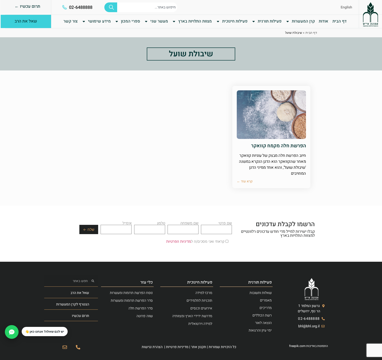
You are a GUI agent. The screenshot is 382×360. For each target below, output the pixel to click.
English (346, 7)
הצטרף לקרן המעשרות (72, 304)
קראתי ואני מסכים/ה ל (195, 241)
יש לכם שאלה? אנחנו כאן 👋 (44, 331)
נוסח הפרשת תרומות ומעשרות (131, 293)
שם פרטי (225, 223)
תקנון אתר (198, 347)
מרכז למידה (203, 293)
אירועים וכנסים (201, 308)
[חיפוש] (110, 7)
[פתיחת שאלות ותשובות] (12, 332)
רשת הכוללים (262, 315)
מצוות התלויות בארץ (195, 21)
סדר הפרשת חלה (140, 308)
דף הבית (339, 21)
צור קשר (70, 21)
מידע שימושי (99, 21)
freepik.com (297, 346)
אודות (323, 21)
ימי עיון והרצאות (260, 330)
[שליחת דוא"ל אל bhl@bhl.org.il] (65, 347)
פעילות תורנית (270, 21)
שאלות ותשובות (261, 293)
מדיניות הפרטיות (178, 241)
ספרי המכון (130, 21)
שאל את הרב (80, 293)
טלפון (161, 223)
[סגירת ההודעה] (22, 327)
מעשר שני (159, 21)
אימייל (127, 223)
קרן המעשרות (303, 21)
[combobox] (147, 7)
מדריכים (266, 308)
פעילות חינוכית (235, 21)
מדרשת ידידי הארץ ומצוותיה (192, 316)
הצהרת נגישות (152, 347)
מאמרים (266, 300)
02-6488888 (80, 7)
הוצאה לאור (263, 323)
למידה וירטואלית (200, 323)
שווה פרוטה (144, 316)
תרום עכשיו (80, 315)
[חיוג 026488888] (78, 347)
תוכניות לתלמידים (199, 300)
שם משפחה (189, 223)
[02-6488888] (64, 7)
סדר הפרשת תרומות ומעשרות (132, 300)
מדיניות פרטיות (177, 347)
